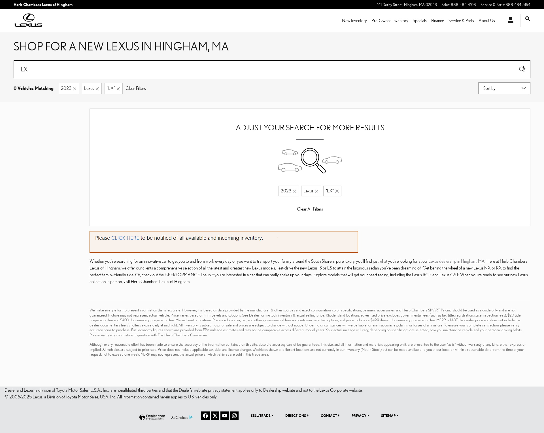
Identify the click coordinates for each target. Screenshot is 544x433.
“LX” (111, 88)
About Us (487, 20)
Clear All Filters (310, 208)
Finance (437, 20)
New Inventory (354, 20)
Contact (329, 415)
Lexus (89, 88)
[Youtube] (224, 415)
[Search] (522, 69)
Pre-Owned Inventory (389, 20)
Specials (420, 20)
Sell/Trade (261, 415)
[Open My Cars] (509, 20)
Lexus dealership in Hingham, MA (456, 261)
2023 (66, 88)
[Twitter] (215, 415)
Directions (295, 415)
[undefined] (224, 241)
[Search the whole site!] (527, 19)
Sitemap (388, 415)
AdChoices (179, 417)
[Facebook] (205, 415)
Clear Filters (136, 88)
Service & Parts (461, 20)
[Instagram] (234, 415)
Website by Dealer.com (152, 418)
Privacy (359, 415)
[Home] (28, 20)
